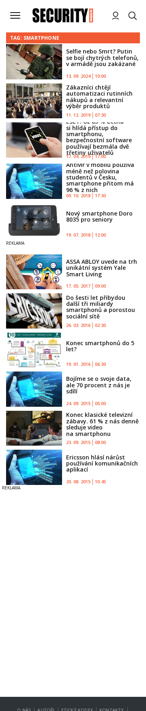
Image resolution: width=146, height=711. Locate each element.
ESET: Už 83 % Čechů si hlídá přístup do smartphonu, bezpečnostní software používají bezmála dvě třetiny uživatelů (99, 136)
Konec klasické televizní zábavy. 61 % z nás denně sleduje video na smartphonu (102, 424)
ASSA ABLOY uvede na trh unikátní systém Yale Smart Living (101, 268)
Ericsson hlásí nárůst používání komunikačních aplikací (102, 463)
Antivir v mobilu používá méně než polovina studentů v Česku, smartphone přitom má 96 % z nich (100, 177)
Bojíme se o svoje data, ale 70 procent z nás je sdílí (98, 385)
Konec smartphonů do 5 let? (100, 346)
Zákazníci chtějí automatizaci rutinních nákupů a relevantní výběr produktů (99, 96)
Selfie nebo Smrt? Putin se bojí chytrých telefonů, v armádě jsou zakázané (102, 57)
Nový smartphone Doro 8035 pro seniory (99, 216)
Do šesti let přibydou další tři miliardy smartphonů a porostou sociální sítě (100, 307)
